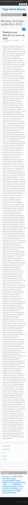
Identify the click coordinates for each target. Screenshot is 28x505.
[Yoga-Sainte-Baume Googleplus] (20, 4)
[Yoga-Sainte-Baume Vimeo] (24, 4)
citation (13, 478)
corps (17, 480)
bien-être (18, 476)
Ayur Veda (11, 476)
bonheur (6, 478)
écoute (5, 492)
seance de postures (11, 488)
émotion (12, 492)
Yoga (6, 41)
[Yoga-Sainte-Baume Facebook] (22, 4)
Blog (3, 452)
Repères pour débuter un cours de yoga (13, 35)
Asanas (5, 476)
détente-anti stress (11, 482)
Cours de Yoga (6, 446)
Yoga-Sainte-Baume (14, 9)
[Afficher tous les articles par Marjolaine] (20, 40)
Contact (4, 459)
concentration (8, 480)
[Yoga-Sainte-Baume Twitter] (26, 4)
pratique (6, 486)
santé (20, 486)
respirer (14, 486)
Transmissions (5, 449)
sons (21, 489)
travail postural (8, 490)
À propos (4, 456)
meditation (17, 484)
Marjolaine (17, 40)
